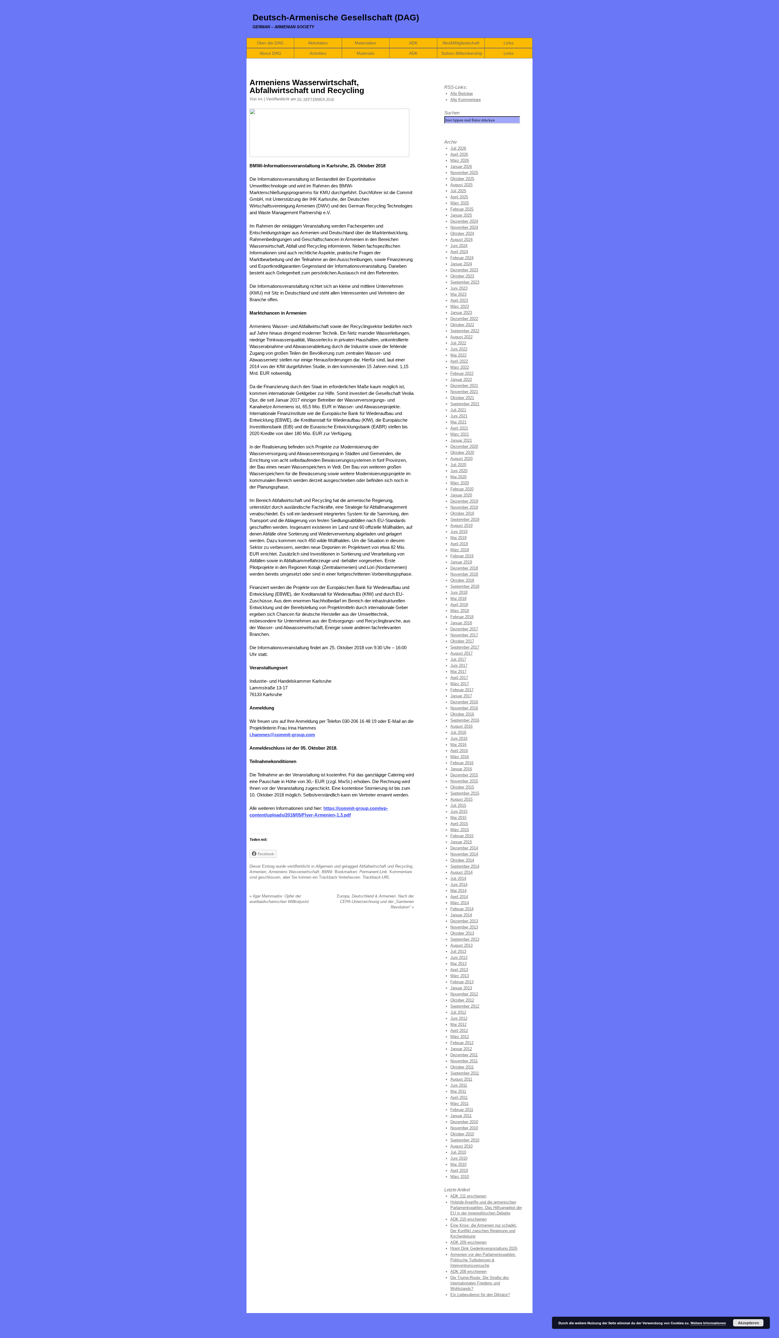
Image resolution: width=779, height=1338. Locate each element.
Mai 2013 (458, 963)
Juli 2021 (458, 410)
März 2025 (459, 203)
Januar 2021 (461, 440)
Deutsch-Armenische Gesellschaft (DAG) (336, 17)
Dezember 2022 (464, 318)
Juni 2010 (458, 1158)
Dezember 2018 (464, 568)
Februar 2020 (461, 489)
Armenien (258, 871)
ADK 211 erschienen (468, 1196)
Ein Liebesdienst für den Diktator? (480, 1294)
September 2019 (464, 519)
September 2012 (464, 1006)
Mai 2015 (458, 817)
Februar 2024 (461, 258)
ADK (413, 42)
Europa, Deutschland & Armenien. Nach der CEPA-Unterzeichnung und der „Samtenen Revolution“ (375, 901)
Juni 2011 (458, 1085)
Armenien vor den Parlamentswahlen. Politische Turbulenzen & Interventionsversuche (483, 1260)
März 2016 (459, 756)
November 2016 (464, 708)
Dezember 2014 (464, 848)
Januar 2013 (461, 988)
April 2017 (459, 677)
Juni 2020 (458, 471)
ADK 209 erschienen (468, 1242)
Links (509, 42)
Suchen (451, 112)
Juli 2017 (458, 659)
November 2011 (464, 1061)
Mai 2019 (458, 537)
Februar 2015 (461, 836)
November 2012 (464, 994)
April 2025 (459, 197)
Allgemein (324, 866)
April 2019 (459, 544)
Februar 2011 (461, 1109)
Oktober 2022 (462, 324)
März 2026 (459, 160)
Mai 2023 (458, 294)
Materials (365, 53)
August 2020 (461, 458)
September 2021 (464, 404)
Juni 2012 (458, 1018)
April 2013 (459, 969)
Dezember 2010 (464, 1122)
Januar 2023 (461, 312)
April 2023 (459, 300)
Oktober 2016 (462, 714)
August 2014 (461, 872)
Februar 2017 (461, 690)
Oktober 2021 (462, 397)
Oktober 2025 (462, 178)
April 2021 (459, 428)
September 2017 (464, 647)
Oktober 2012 (462, 1000)
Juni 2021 (458, 416)
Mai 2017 (458, 671)
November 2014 (464, 854)
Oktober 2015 (462, 787)
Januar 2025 (461, 215)
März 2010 (459, 1176)
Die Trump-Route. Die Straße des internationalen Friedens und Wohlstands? (479, 1283)
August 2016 (461, 726)
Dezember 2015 (464, 775)
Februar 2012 (461, 1042)
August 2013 (461, 945)
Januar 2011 (461, 1115)
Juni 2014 (458, 884)
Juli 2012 (458, 1012)
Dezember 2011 (464, 1055)
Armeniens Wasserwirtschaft (294, 871)
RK (260, 99)
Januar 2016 (461, 769)
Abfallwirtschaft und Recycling (385, 866)
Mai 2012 (458, 1024)
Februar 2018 (461, 617)
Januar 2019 (461, 562)
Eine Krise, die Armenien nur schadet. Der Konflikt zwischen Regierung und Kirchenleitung (483, 1231)
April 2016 (459, 750)
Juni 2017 (458, 665)
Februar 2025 (461, 209)
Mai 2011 (458, 1091)
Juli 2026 (458, 148)
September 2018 (464, 586)
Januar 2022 (461, 379)
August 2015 (461, 799)
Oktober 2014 (462, 860)
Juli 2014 (458, 878)
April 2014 (459, 896)
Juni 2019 (458, 531)
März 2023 (459, 306)
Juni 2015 (458, 811)
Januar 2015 (461, 842)
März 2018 (459, 610)
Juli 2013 (458, 951)
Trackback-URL (376, 877)
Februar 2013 (461, 982)
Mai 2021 (458, 422)
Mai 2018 (458, 598)
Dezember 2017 (464, 629)
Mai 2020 (458, 477)
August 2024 (461, 239)
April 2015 (459, 823)
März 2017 (459, 683)
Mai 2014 (458, 890)
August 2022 (461, 337)
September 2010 (464, 1140)
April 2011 (459, 1097)
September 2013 (464, 939)
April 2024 (459, 251)
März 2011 (459, 1103)
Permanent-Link (373, 871)
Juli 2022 (458, 343)
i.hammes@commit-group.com (282, 734)
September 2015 (464, 793)
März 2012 (459, 1036)
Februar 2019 (461, 556)
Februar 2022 (461, 373)
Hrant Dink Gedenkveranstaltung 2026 (483, 1248)
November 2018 (464, 574)
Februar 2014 (461, 909)
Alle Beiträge (461, 93)
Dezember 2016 (464, 702)
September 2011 (464, 1073)
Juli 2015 (458, 805)
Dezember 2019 (464, 501)
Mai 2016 (458, 744)
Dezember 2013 (464, 921)
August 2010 (461, 1146)
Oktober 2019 (462, 513)
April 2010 (459, 1170)
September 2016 (464, 720)
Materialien (365, 42)
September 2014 (464, 866)
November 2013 (464, 927)
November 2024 (464, 227)
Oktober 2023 (462, 276)
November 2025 (464, 172)
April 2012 (459, 1030)
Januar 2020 (461, 495)
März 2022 (459, 367)
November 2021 (464, 391)
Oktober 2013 (462, 933)
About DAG (270, 53)
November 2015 (464, 781)
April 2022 (459, 361)
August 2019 (461, 525)
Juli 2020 (458, 464)
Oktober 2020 (462, 452)
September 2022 (464, 331)
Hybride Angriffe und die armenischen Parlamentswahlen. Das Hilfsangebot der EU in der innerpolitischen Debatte (486, 1207)
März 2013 (459, 976)
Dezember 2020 (464, 446)
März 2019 (459, 550)
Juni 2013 (458, 957)
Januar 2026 (461, 166)
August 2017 (461, 653)
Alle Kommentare (465, 99)
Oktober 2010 (462, 1134)
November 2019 (464, 507)
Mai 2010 (458, 1164)
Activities (317, 53)
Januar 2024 (461, 264)
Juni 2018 (458, 592)
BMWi (327, 871)
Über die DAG (270, 42)
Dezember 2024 (464, 221)
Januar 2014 (461, 915)
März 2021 (459, 434)
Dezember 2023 (464, 270)
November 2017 (464, 635)
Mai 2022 (458, 355)
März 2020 (459, 483)
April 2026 (459, 154)
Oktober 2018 (462, 580)
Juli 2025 (458, 191)
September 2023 (464, 282)
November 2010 (464, 1128)
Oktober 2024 (462, 233)
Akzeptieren (748, 1323)
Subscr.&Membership (461, 53)
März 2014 (459, 903)
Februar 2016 (461, 763)
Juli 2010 (458, 1152)
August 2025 (461, 185)
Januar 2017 (461, 696)
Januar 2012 (461, 1049)
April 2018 (459, 604)
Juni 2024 (458, 245)
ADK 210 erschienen (468, 1219)
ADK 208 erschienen (468, 1271)
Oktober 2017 (462, 641)
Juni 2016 (458, 738)
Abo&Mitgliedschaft (460, 42)
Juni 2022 (458, 349)
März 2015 (459, 830)
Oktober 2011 (462, 1067)
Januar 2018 (461, 623)
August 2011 (461, 1079)
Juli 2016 (458, 732)
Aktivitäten (318, 42)
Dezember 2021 (464, 385)
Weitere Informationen (708, 1323)
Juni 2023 (458, 288)
